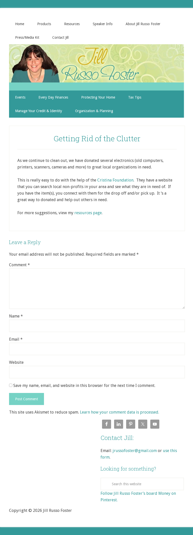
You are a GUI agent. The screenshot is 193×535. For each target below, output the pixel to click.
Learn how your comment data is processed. (119, 412)
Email (16, 339)
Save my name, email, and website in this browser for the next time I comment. (84, 385)
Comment (19, 264)
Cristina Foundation (115, 180)
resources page (88, 212)
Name (16, 316)
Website (16, 362)
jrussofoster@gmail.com (135, 450)
